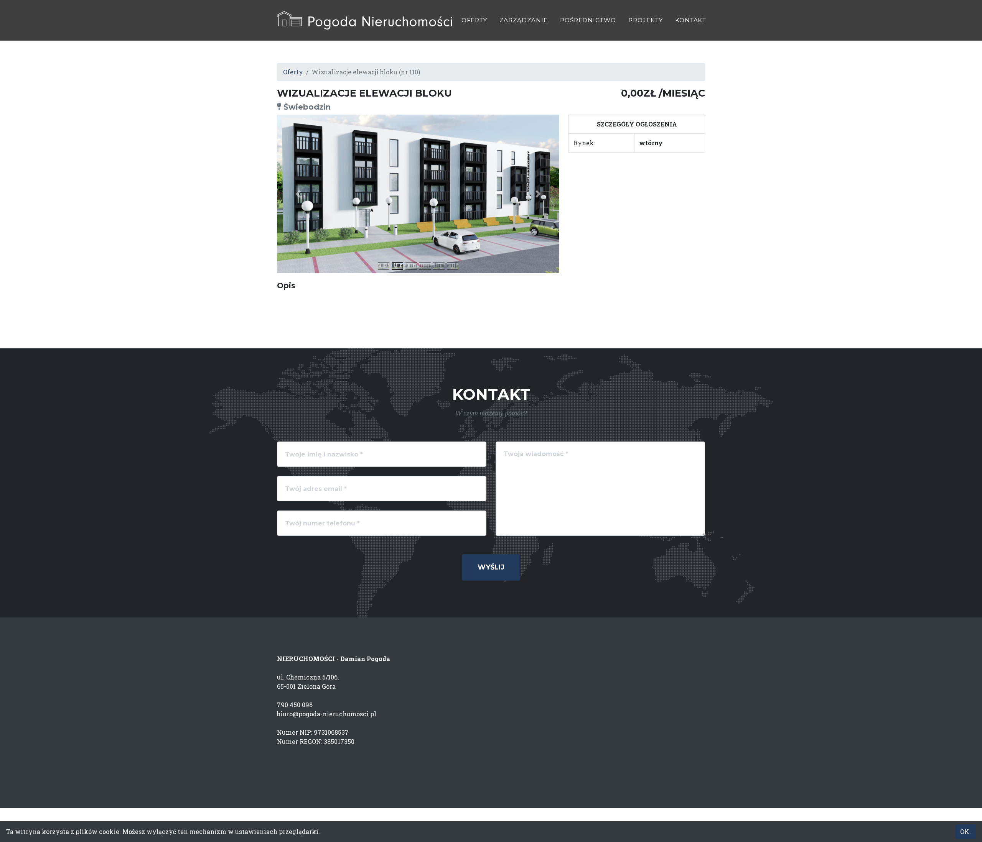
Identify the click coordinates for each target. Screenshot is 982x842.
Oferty (474, 20)
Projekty (645, 20)
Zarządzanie (523, 20)
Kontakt (691, 20)
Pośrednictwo (588, 20)
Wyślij (491, 567)
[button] (298, 194)
